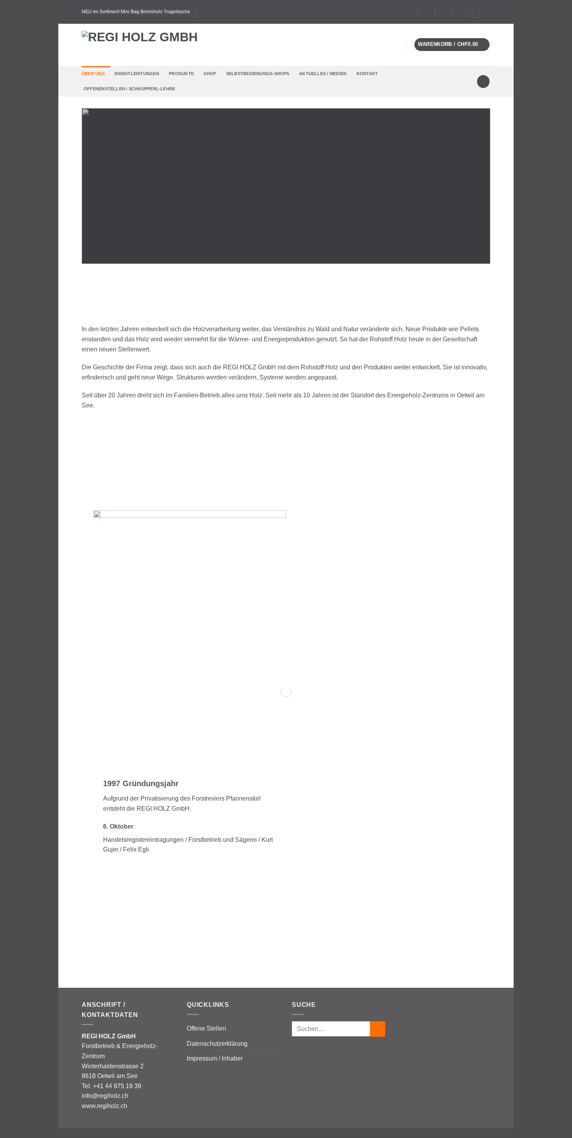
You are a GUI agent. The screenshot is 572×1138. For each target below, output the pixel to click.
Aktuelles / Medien (322, 73)
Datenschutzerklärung (217, 1043)
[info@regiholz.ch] (427, 12)
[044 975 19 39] (460, 12)
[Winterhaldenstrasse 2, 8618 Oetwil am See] (409, 12)
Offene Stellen (206, 1028)
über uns (93, 73)
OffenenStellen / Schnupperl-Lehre (129, 88)
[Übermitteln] (377, 1028)
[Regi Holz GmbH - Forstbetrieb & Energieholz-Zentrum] (152, 45)
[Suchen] (483, 81)
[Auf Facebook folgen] (479, 11)
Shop (210, 73)
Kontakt (367, 73)
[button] (452, 44)
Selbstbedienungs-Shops (258, 73)
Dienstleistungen (136, 73)
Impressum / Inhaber (215, 1058)
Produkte (181, 73)
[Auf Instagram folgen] (486, 11)
